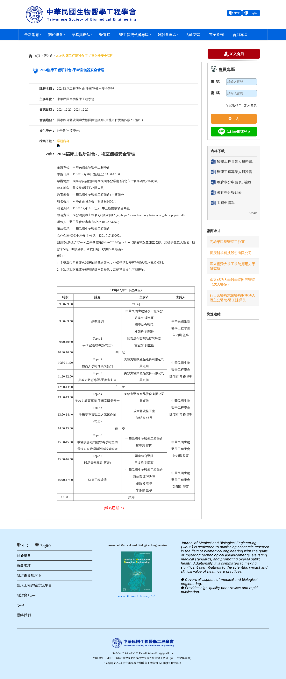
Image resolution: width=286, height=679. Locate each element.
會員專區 (240, 34)
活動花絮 (192, 34)
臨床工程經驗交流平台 (34, 585)
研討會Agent (26, 595)
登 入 (233, 119)
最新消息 (31, 34)
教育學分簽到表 (229, 192)
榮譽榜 (104, 34)
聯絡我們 (24, 615)
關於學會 (55, 34)
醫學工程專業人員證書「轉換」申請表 (237, 161)
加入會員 (237, 54)
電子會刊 (216, 34)
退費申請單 (226, 203)
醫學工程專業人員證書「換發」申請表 (237, 172)
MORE (253, 213)
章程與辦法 (81, 34)
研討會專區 (167, 34)
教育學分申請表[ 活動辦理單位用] (237, 182)
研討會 (48, 55)
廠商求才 (214, 231)
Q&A (21, 605)
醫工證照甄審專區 (134, 34)
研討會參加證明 (29, 575)
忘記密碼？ (233, 105)
